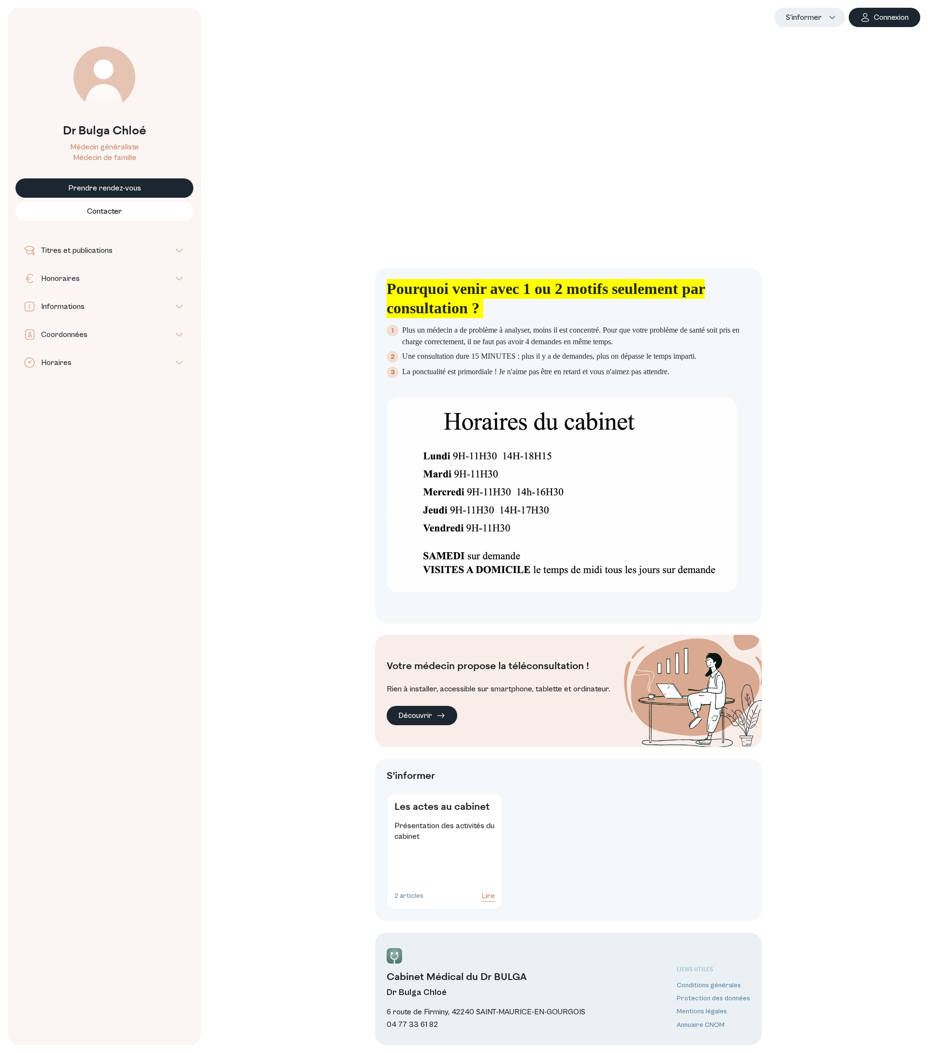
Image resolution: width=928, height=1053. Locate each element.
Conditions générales (709, 985)
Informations (63, 306)
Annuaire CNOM (701, 1025)
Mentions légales (702, 1012)
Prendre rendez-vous (104, 188)
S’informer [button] (804, 17)
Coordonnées (64, 334)
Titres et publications (77, 250)
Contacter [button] (104, 211)
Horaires (56, 362)
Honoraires (60, 278)
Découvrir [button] (415, 715)
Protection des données (713, 998)
